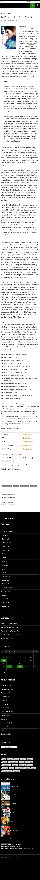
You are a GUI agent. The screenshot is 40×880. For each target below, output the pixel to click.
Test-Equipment (6, 591)
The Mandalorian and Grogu (10, 627)
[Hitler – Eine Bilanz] (5, 812)
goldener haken (7, 771)
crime (22, 762)
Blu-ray (3, 693)
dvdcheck (13, 21)
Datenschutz (6, 599)
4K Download (6, 13)
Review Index (5, 524)
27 (20, 666)
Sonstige (3, 730)
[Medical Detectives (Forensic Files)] (5, 786)
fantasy (15, 765)
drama (10, 759)
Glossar (3, 572)
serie (12, 768)
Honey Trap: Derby (7, 638)
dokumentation (13, 762)
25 (9, 666)
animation (22, 765)
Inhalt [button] (5, 81)
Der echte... (13, 795)
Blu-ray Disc (6, 528)
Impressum (5, 602)
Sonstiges (5, 565)
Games (4, 557)
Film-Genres (6, 576)
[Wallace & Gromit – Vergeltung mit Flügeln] (14, 848)
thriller (33, 486)
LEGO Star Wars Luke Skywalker (11, 635)
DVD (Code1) (5, 711)
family (33, 768)
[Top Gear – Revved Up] (5, 830)
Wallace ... (30, 848)
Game (3, 719)
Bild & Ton (5, 580)
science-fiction (6, 765)
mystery (27, 768)
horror (30, 765)
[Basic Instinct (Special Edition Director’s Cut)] (9, 844)
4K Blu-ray (4, 685)
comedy (30, 759)
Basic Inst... (21, 844)
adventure (24, 486)
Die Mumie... (14, 803)
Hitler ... (12, 812)
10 (4, 660)
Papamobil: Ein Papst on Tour (10, 631)
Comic (3, 700)
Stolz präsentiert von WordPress (9, 857)
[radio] (2, 461)
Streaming (5, 535)
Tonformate (6, 584)
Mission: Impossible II (8, 496)
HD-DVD (5, 561)
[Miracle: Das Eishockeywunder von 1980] (7, 846)
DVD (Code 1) (6, 550)
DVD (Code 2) (6, 546)
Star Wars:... (14, 839)
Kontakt (3, 595)
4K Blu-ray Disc (7, 531)
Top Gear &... (14, 830)
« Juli (3, 672)
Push (11, 821)
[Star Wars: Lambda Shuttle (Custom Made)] (5, 839)
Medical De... (14, 786)
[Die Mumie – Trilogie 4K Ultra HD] (5, 803)
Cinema (4, 554)
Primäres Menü (37, 5)
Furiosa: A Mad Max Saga (9, 623)
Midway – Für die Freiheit (9, 503)
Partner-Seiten (5, 606)
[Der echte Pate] (5, 795)
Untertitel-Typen (7, 587)
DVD (2, 708)
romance (5, 768)
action (16, 486)
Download (5, 539)
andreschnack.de (7, 610)
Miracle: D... (17, 846)
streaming (19, 768)
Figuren (3, 569)
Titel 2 (31, 44)
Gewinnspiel (5, 723)
